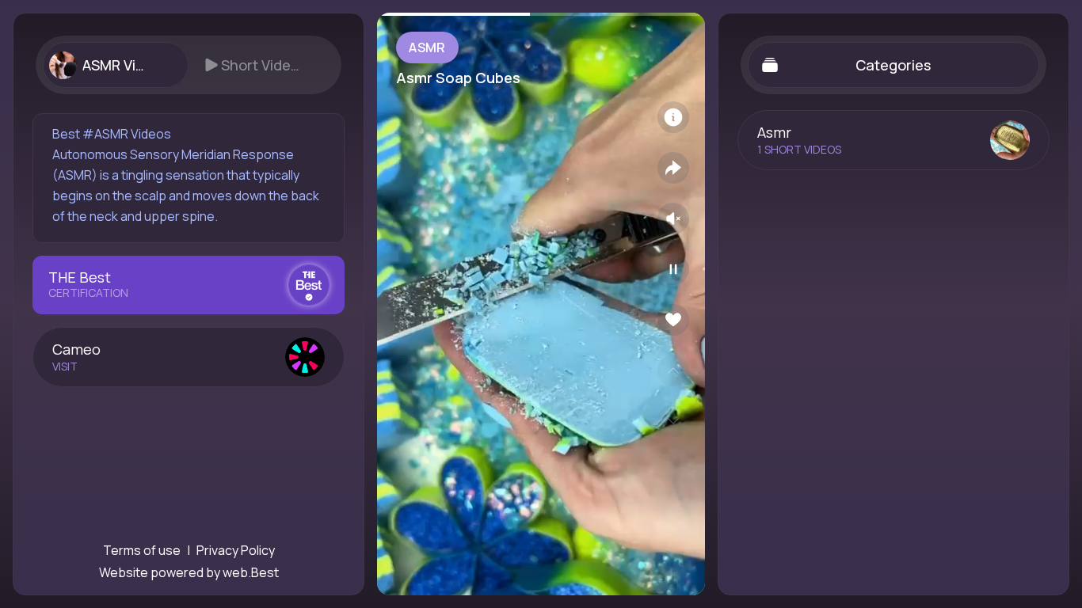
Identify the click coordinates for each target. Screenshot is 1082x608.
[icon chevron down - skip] (673, 421)
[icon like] (673, 320)
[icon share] (673, 168)
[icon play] (673, 269)
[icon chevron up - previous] (673, 370)
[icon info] (673, 117)
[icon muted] (673, 218)
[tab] (115, 65)
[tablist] (188, 65)
